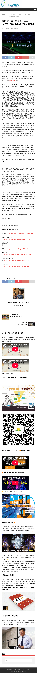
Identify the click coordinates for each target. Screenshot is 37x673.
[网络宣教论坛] (18, 6)
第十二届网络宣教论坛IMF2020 (17, 561)
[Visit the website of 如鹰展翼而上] (18, 308)
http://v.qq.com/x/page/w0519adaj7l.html (16, 266)
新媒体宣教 (9, 557)
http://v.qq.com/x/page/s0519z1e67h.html (20, 233)
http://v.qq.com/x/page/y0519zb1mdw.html (17, 254)
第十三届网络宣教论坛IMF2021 (17, 527)
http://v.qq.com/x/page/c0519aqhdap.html (16, 245)
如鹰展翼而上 (15, 29)
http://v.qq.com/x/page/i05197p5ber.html (20, 249)
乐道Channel (13, 374)
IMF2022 (8, 491)
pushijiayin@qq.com (8, 587)
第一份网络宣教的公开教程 (26, 567)
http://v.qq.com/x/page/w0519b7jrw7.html (16, 260)
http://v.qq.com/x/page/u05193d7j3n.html (16, 239)
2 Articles (26, 302)
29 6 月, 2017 (6, 29)
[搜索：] (19, 660)
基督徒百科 (12, 80)
